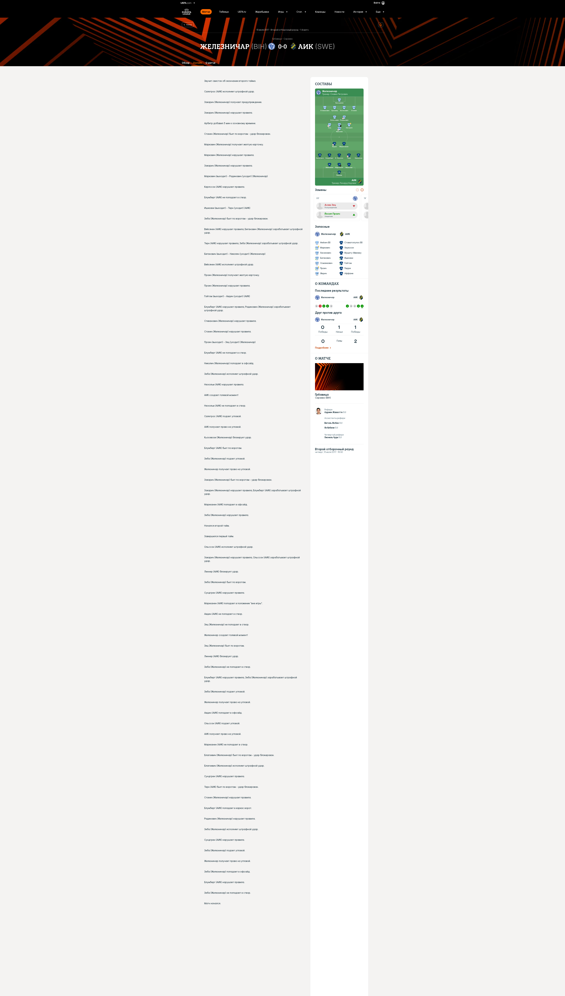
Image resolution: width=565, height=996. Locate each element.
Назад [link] (189, 25)
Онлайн (197, 63)
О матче (210, 63)
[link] (206, 12)
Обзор (186, 63)
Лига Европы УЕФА (186, 12)
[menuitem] (207, 12)
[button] (282, 12)
